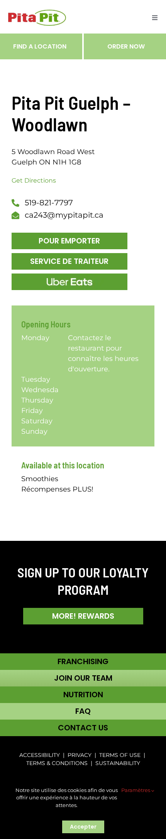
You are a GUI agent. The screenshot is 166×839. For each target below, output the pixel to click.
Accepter (83, 827)
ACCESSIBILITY (39, 755)
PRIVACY (79, 755)
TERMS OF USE (120, 755)
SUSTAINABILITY (117, 763)
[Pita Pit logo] (37, 13)
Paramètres (136, 790)
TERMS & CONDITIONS (57, 763)
